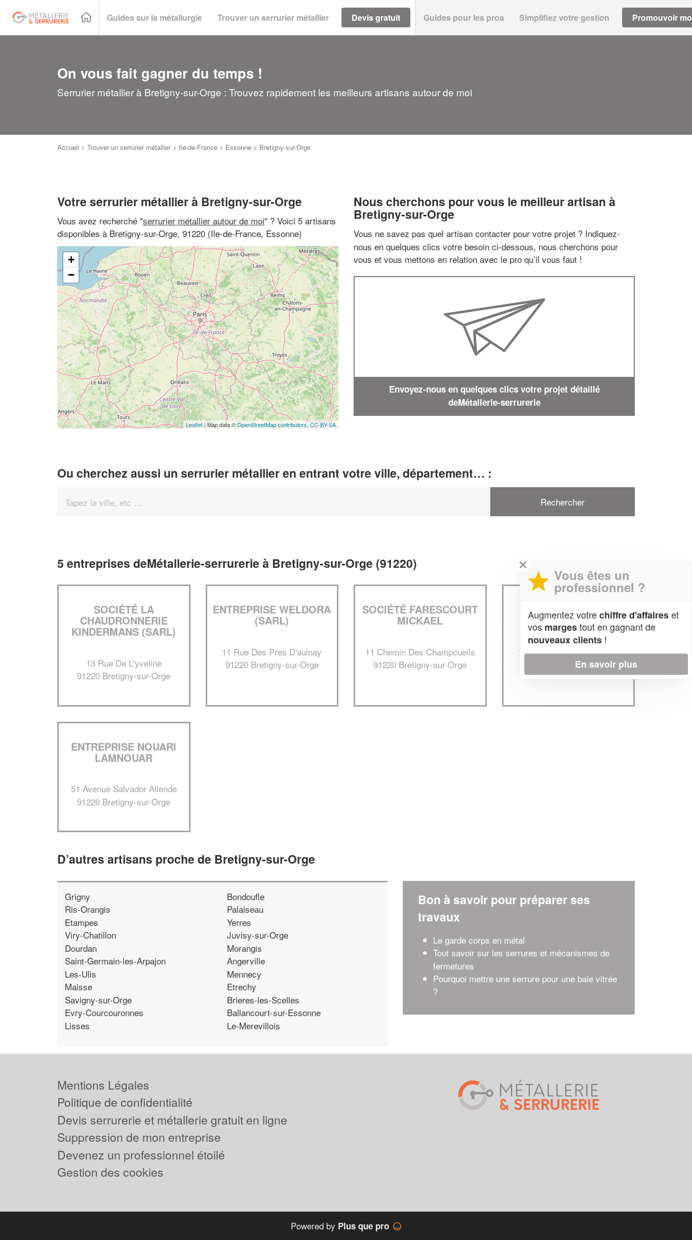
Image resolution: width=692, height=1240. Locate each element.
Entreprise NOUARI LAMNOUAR (123, 752)
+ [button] (71, 259)
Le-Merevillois (253, 1025)
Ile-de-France (198, 147)
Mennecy (244, 973)
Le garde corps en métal (479, 940)
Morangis (244, 948)
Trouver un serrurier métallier (129, 147)
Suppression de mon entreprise (139, 1137)
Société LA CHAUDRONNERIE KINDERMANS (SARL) (123, 620)
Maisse (78, 986)
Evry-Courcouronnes (104, 1012)
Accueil (68, 147)
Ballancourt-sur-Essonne (274, 1012)
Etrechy (241, 986)
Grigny (77, 896)
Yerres (239, 922)
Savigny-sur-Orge (98, 999)
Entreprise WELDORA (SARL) (272, 615)
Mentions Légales (103, 1084)
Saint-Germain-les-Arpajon (115, 960)
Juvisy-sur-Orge (257, 934)
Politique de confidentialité (125, 1102)
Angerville (246, 960)
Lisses (77, 1025)
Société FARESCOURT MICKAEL (420, 615)
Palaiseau (245, 909)
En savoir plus (606, 664)
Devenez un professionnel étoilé (141, 1154)
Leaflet (194, 424)
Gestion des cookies (110, 1172)
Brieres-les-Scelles (263, 999)
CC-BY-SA (323, 424)
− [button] (71, 274)
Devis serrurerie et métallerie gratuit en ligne (172, 1119)
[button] (154, 17)
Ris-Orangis (87, 909)
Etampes (81, 922)
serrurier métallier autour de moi (203, 220)
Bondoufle (245, 896)
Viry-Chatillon (90, 934)
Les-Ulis (80, 973)
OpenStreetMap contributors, (273, 424)
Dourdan (81, 948)
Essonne (238, 147)
